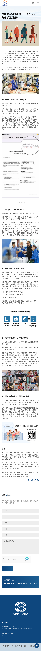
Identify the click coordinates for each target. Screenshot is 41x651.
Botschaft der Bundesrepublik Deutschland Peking (17, 628)
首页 (3, 646)
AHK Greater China (7, 633)
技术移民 (17, 646)
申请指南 (25, 646)
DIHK (3, 636)
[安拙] (5, 3)
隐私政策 (32, 646)
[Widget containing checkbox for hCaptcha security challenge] (16, 559)
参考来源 (36, 480)
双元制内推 (9, 646)
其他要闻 (30, 480)
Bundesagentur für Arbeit (9, 626)
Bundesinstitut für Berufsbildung (11, 631)
